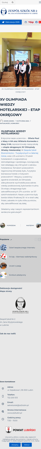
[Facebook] (36, 22)
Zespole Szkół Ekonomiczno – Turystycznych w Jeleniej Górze (19, 153)
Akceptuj (15, 445)
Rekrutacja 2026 (12, 22)
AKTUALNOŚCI (5, 123)
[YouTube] (40, 22)
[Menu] (40, 2)
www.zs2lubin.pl (14, 413)
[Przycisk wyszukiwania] (12, 2)
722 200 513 (12, 398)
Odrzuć (26, 445)
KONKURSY (15, 123)
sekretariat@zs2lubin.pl (18, 405)
